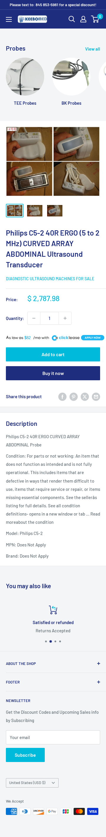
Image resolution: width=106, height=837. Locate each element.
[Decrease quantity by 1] (34, 318)
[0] (95, 19)
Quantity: (15, 318)
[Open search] (72, 19)
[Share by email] (96, 396)
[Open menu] (9, 19)
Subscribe (25, 755)
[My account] (83, 19)
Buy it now (53, 373)
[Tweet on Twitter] (85, 396)
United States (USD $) (27, 782)
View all (92, 48)
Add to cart (53, 354)
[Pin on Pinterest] (73, 396)
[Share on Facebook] (62, 396)
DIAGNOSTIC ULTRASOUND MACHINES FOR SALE (50, 278)
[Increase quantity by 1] (65, 318)
